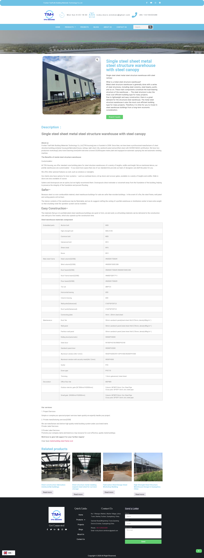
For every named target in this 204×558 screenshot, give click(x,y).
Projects (84, 27)
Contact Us (122, 27)
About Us (108, 27)
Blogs (96, 27)
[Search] (150, 27)
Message (128, 527)
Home (57, 27)
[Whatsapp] (155, 2)
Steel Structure (70, 41)
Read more (47, 492)
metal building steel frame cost (61, 441)
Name (127, 513)
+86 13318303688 (102, 528)
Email (127, 520)
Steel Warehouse (84, 41)
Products (69, 27)
